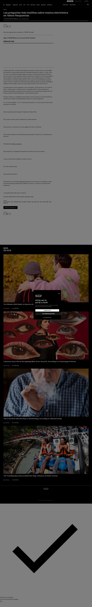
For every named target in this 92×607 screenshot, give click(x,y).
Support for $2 (47, 310)
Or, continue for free (47, 317)
